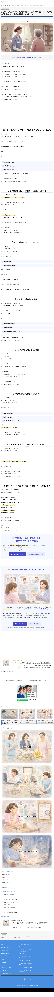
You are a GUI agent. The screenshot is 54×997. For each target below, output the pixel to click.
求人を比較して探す (34, 623)
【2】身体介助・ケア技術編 (7, 897)
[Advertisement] (27, 112)
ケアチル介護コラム (5, 955)
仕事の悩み (16, 672)
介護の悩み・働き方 (5, 9)
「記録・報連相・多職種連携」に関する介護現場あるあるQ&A (22, 57)
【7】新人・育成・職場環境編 (25, 967)
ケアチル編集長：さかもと (10, 671)
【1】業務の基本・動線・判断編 (8, 894)
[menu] (52, 2)
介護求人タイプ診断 (5, 947)
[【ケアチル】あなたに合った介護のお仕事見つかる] (27, 981)
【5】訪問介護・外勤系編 (6, 904)
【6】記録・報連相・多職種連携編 (8, 907)
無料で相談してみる (20, 623)
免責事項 (31, 985)
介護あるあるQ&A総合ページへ (35, 554)
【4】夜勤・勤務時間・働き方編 (8, 902)
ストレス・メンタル (6, 672)
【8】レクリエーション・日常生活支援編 (9, 912)
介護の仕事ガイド (5, 877)
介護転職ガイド (5, 887)
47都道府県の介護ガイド (6, 874)
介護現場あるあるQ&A (6, 953)
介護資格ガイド (4, 937)
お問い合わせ (36, 985)
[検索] (49, 2)
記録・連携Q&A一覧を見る (17, 554)
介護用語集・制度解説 (6, 882)
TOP (2, 944)
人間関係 (12, 672)
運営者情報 (18, 985)
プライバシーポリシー (25, 985)
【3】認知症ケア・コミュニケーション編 (9, 899)
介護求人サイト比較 (5, 950)
